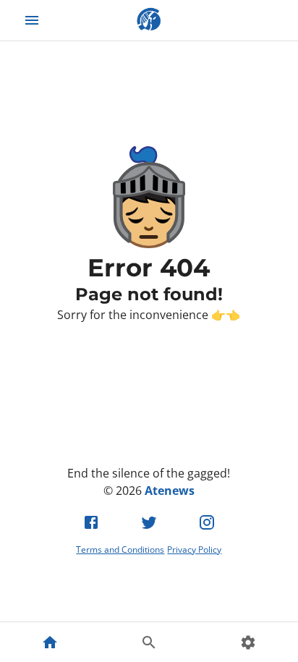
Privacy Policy (194, 549)
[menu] (31, 20)
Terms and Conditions (120, 549)
